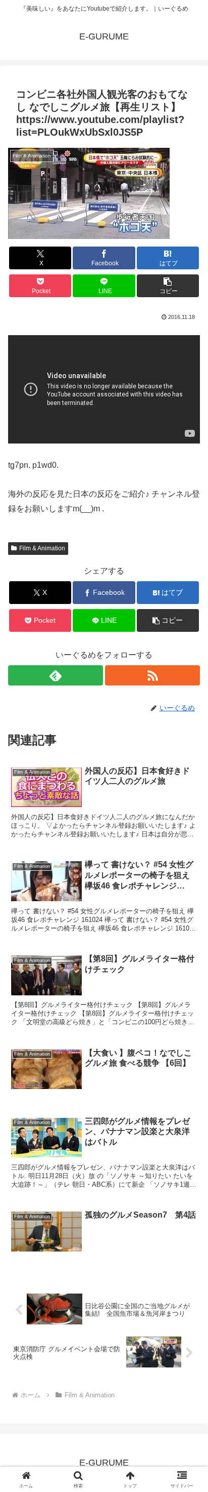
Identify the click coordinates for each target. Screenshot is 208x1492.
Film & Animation (42, 548)
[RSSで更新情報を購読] (152, 675)
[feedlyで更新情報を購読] (55, 675)
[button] (168, 285)
